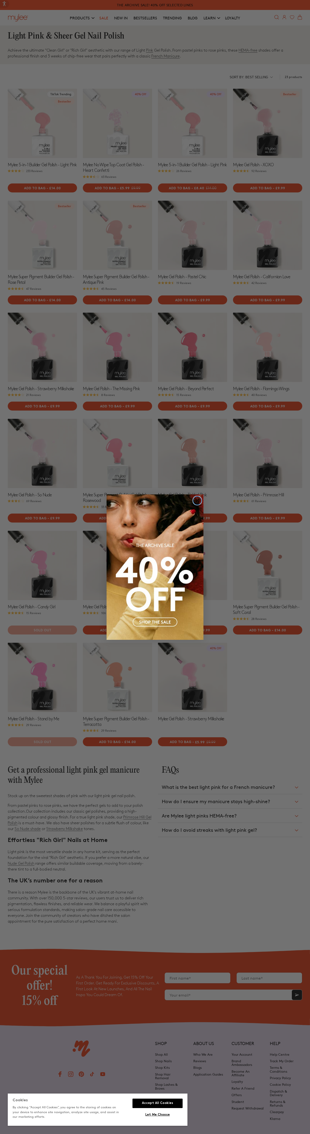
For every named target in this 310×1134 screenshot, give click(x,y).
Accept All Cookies (157, 1103)
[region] (97, 1110)
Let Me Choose (157, 1114)
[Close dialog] (197, 500)
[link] (155, 567)
